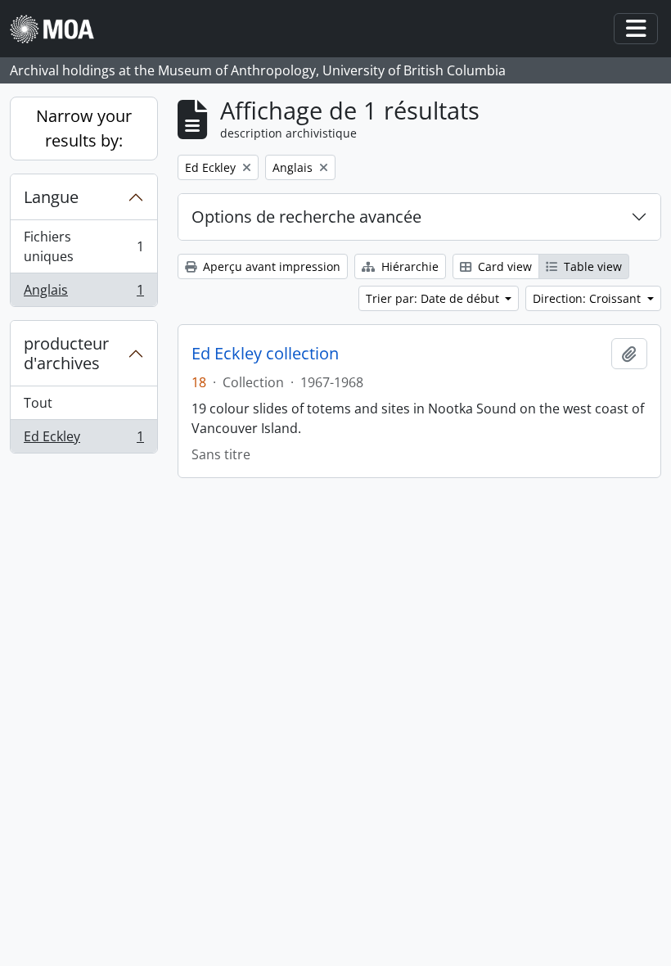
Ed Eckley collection (265, 353)
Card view (503, 266)
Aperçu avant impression (270, 266)
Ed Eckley (83, 440)
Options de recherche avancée (306, 216)
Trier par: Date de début (434, 298)
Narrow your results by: (84, 128)
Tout (38, 403)
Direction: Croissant (588, 298)
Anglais (83, 293)
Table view (591, 266)
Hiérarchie (408, 266)
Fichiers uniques (83, 246)
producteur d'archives (66, 353)
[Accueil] (58, 29)
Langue (51, 197)
